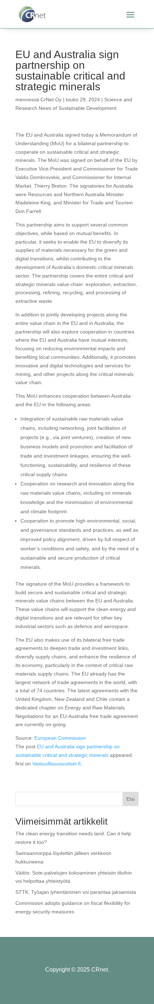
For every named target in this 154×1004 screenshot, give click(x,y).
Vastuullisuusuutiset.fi (56, 763)
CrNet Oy (51, 99)
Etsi (130, 799)
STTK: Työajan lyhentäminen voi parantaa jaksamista (75, 892)
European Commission (60, 738)
